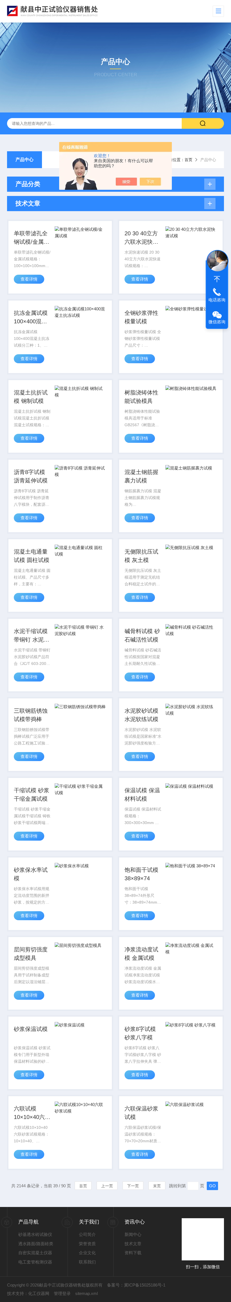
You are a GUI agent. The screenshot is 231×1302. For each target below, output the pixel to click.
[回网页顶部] (217, 279)
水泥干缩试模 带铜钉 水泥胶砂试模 (31, 636)
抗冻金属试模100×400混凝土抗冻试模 (31, 318)
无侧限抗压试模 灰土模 (141, 556)
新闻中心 (133, 1234)
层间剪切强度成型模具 (31, 953)
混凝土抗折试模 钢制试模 (31, 396)
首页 (188, 159)
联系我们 (87, 1262)
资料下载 (133, 1252)
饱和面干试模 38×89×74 (141, 874)
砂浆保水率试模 (31, 874)
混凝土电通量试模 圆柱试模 (31, 556)
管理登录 (62, 1293)
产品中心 (24, 159)
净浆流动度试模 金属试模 (141, 953)
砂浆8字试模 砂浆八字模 (140, 1033)
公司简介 (87, 1234)
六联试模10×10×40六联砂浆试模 (32, 1113)
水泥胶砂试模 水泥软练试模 (141, 715)
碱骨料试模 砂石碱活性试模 (142, 635)
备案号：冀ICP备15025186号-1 (136, 1285)
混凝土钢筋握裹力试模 (141, 476)
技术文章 (133, 1243)
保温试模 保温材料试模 (142, 794)
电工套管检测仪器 (35, 1262)
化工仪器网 (38, 1293)
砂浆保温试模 (31, 1029)
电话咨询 (216, 299)
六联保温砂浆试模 (141, 1112)
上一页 (107, 1186)
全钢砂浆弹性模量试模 (141, 317)
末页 (157, 1186)
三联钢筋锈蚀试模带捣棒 (31, 715)
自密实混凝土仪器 (35, 1252)
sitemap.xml (86, 1293)
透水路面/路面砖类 (35, 1243)
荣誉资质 (87, 1243)
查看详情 (29, 279)
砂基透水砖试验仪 (35, 1234)
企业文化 (87, 1252)
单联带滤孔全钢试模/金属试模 (31, 238)
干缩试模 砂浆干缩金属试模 (31, 794)
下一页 (133, 1186)
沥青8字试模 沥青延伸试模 (31, 476)
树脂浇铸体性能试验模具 (141, 396)
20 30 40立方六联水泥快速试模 (141, 238)
